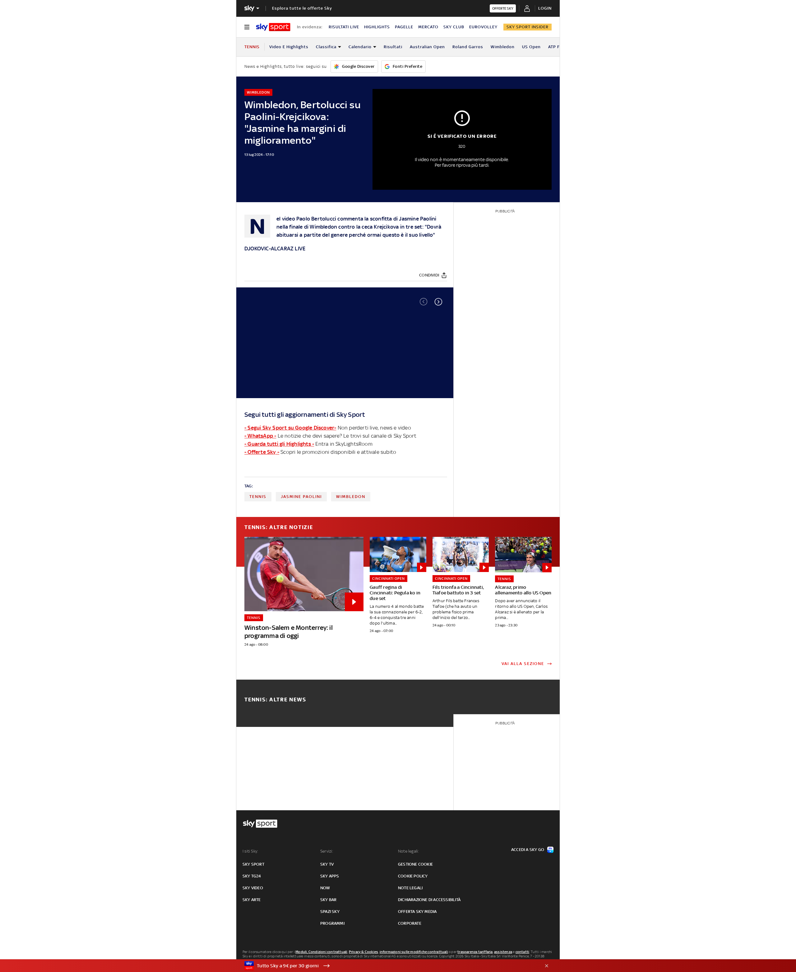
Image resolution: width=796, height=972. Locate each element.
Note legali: (408, 851)
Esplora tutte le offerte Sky (302, 8)
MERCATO (428, 27)
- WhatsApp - (260, 436)
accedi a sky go (527, 849)
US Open (531, 46)
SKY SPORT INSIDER (527, 27)
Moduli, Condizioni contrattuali (321, 952)
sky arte (252, 899)
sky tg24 (252, 876)
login (545, 8)
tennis (257, 496)
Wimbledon (503, 46)
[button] (438, 302)
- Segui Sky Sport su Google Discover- (290, 428)
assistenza (503, 952)
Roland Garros (467, 46)
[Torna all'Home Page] (273, 27)
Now (325, 888)
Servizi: (326, 851)
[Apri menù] (246, 27)
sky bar (328, 899)
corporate (409, 923)
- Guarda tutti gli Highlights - (279, 444)
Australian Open (427, 46)
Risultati (393, 46)
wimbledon (350, 496)
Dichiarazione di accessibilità (429, 899)
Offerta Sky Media (417, 911)
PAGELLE (404, 27)
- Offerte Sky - (261, 452)
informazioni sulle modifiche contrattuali (414, 952)
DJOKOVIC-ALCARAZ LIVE (274, 248)
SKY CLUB (453, 27)
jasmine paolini (301, 496)
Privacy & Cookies (363, 952)
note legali (410, 888)
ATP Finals (559, 46)
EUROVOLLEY (483, 27)
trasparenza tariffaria (475, 952)
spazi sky (330, 911)
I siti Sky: (250, 851)
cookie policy (413, 876)
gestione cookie (415, 864)
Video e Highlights (288, 46)
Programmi (332, 923)
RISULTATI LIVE (344, 27)
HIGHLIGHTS (377, 27)
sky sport (253, 864)
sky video (253, 888)
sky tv (327, 864)
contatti (523, 952)
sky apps (329, 876)
